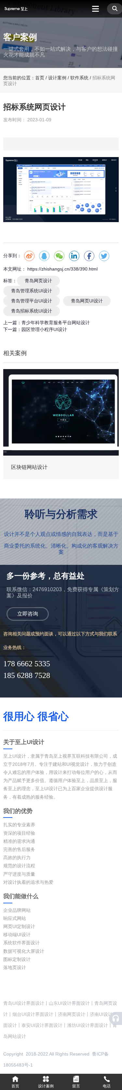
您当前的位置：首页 (24, 77)
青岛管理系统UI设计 (31, 290)
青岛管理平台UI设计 (31, 300)
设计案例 (57, 77)
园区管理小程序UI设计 (44, 329)
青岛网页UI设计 (87, 300)
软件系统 (79, 77)
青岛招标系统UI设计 (31, 310)
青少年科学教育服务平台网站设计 (55, 322)
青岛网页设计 (38, 280)
